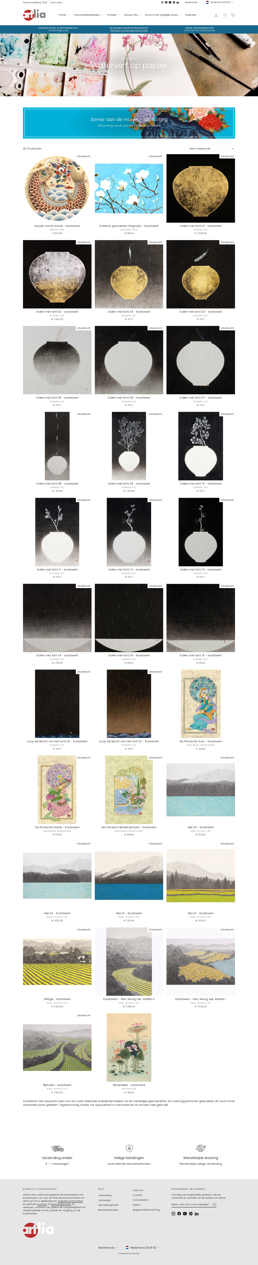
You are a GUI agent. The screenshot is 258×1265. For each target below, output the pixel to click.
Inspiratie (191, 15)
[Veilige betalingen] (129, 1148)
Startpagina (128, 58)
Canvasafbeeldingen (87, 15)
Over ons (138, 1190)
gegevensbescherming (146, 1209)
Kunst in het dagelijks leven (162, 15)
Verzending (105, 1195)
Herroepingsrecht (108, 1205)
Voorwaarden (141, 1199)
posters (42, 1204)
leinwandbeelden (61, 1204)
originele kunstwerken (70, 1200)
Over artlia (56, 2)
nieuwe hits (131, 15)
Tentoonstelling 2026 (35, 2)
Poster (63, 15)
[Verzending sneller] (57, 1148)
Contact (137, 1195)
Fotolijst (112, 15)
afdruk (136, 1204)
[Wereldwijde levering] (200, 1148)
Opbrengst (104, 1200)
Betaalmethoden (108, 1209)
